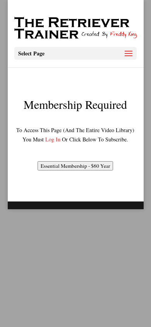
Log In (52, 139)
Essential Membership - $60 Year (75, 165)
